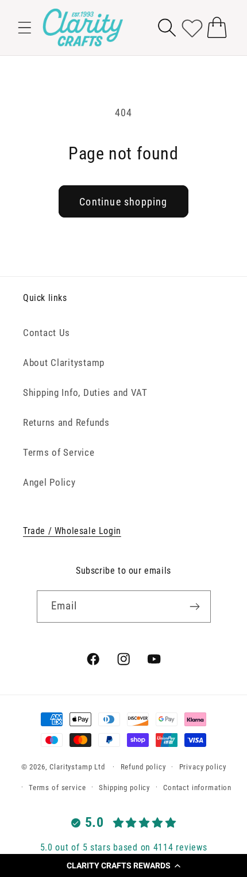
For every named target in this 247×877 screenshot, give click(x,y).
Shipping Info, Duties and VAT (85, 392)
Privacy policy (202, 766)
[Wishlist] (192, 27)
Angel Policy (49, 482)
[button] (123, 865)
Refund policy (143, 766)
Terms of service (57, 787)
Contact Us (46, 332)
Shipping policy (124, 787)
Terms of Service (59, 452)
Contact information (197, 787)
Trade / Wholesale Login (72, 530)
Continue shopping (123, 202)
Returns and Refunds (66, 422)
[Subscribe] (195, 606)
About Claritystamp (64, 362)
